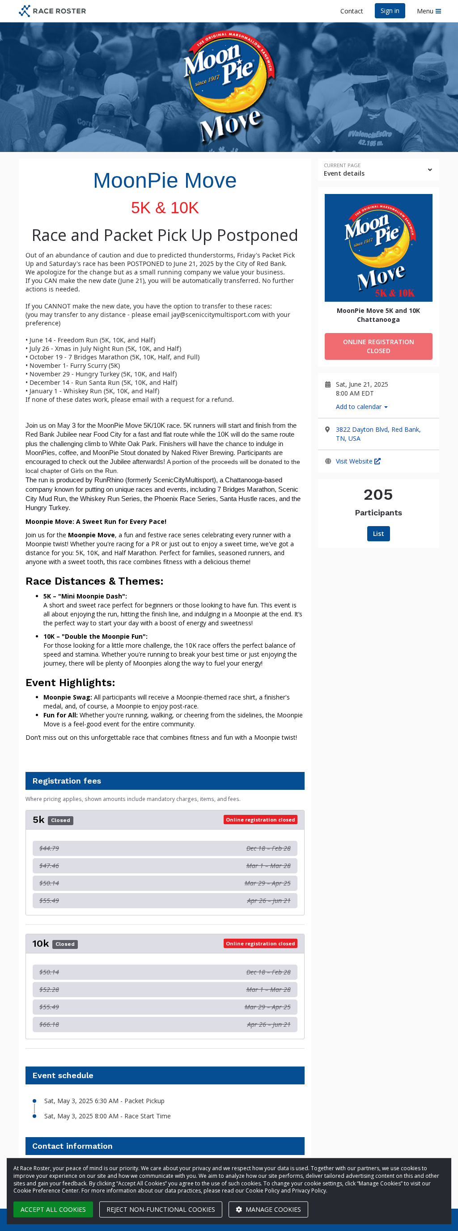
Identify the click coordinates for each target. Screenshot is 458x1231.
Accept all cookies (53, 1209)
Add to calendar (359, 406)
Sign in (390, 10)
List (378, 533)
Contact (351, 11)
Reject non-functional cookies (160, 1209)
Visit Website (355, 461)
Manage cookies (272, 1209)
